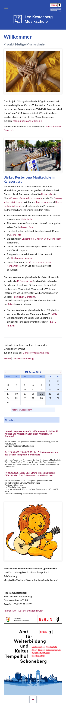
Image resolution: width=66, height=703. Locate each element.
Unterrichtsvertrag (23, 358)
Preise (7, 358)
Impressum (10, 610)
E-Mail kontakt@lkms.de (35, 352)
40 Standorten (25, 281)
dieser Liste (26, 227)
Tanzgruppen (43, 201)
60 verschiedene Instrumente (25, 198)
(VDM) (54, 313)
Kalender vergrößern (22, 409)
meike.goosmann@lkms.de (27, 120)
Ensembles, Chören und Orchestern (41, 238)
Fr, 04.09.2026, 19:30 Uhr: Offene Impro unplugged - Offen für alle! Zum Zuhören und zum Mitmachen (30, 474)
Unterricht (47, 194)
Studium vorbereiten (22, 258)
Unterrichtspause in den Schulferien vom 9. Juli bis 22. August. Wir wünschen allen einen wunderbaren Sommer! (32, 434)
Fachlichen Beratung (23, 296)
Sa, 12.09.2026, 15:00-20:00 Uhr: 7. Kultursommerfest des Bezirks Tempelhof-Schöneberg (31, 453)
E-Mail (11, 304)
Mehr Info (26, 219)
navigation (6, 7)
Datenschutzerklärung (30, 610)
